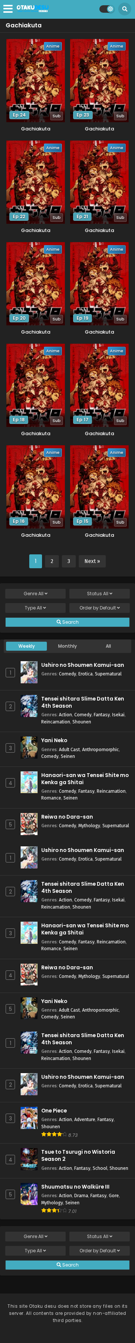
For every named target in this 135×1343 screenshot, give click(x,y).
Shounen (81, 722)
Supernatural (108, 674)
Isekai (118, 714)
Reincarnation (55, 722)
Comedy (67, 674)
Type (33, 608)
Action (65, 714)
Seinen (68, 756)
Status (97, 593)
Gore (114, 1195)
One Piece (54, 1110)
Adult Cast (69, 749)
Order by (98, 608)
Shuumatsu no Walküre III (75, 1186)
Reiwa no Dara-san (67, 816)
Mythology (89, 825)
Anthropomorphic (100, 749)
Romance (51, 798)
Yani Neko (54, 740)
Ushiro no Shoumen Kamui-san (82, 665)
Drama (81, 1195)
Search (70, 622)
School (100, 1168)
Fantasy (102, 714)
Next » (92, 561)
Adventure (84, 1119)
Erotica (85, 674)
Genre (34, 593)
